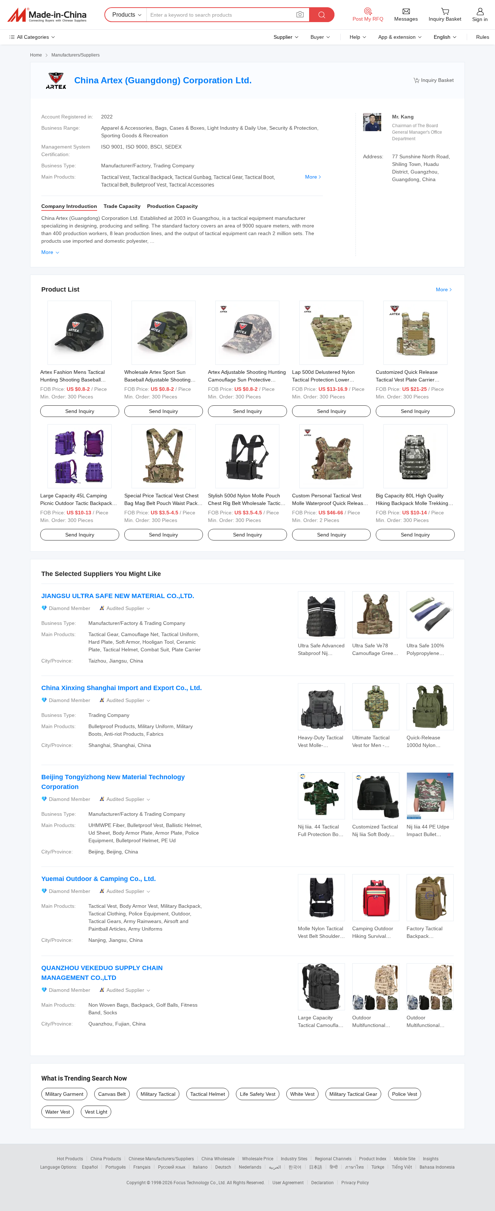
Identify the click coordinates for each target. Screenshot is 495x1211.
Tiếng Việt (402, 1167)
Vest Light (96, 1112)
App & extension (397, 37)
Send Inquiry (79, 411)
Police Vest (404, 1094)
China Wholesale (217, 1158)
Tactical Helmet (207, 1094)
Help (355, 37)
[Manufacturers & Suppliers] (46, 14)
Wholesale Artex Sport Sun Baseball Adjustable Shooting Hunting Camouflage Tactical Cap (162, 379)
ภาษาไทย (354, 1167)
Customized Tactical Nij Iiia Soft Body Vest (375, 834)
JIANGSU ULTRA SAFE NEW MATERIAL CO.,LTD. (117, 596)
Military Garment (64, 1094)
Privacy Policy (355, 1182)
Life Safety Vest (257, 1094)
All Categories (33, 37)
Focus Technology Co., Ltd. (200, 1182)
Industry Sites (294, 1158)
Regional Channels (333, 1158)
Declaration (322, 1182)
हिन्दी (334, 1167)
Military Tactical (158, 1094)
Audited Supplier (129, 608)
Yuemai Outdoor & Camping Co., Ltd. (98, 878)
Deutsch (223, 1167)
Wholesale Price (257, 1158)
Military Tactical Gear (353, 1094)
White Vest (302, 1094)
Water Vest (57, 1112)
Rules (482, 37)
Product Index (372, 1158)
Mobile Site (404, 1158)
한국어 (294, 1167)
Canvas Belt (112, 1094)
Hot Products (70, 1158)
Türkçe (377, 1167)
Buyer (317, 37)
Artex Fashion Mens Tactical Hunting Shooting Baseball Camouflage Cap (72, 379)
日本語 (315, 1167)
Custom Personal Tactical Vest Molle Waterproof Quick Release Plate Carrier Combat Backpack (329, 503)
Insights (430, 1158)
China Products (106, 1158)
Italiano (200, 1167)
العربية (275, 1167)
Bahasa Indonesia (437, 1167)
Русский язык (171, 1167)
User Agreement (288, 1182)
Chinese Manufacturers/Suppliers (161, 1158)
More (311, 177)
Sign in (480, 19)
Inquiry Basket (433, 80)
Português (115, 1167)
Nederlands (250, 1167)
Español (90, 1167)
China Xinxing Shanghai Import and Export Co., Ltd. (121, 688)
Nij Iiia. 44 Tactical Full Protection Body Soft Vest (321, 834)
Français (141, 1167)
